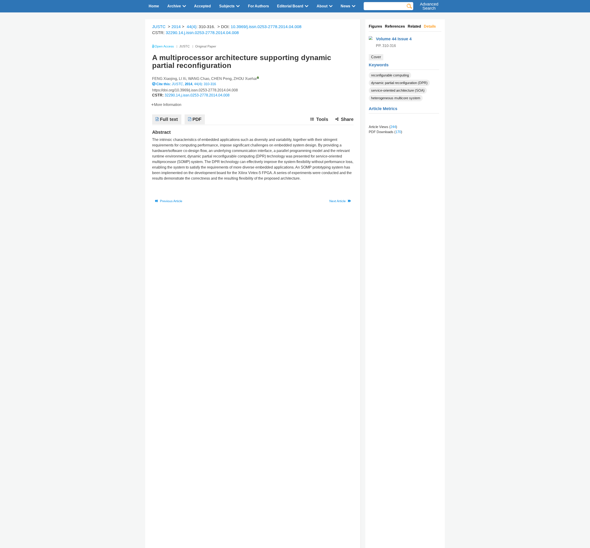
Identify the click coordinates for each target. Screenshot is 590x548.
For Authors (258, 6)
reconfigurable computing (390, 75)
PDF (196, 119)
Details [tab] (430, 26)
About (322, 6)
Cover (376, 57)
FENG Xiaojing (164, 79)
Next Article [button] (337, 201)
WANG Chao (198, 79)
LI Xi (182, 79)
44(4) (191, 26)
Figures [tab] (375, 26)
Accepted (202, 6)
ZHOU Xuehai (245, 79)
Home (154, 6)
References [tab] (395, 26)
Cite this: (164, 84)
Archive (174, 6)
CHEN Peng (221, 79)
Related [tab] (414, 26)
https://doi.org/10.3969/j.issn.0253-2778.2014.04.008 (195, 90)
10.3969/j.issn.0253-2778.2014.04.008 (266, 26)
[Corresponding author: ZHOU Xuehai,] (258, 77)
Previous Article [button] (171, 201)
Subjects (227, 6)
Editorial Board (290, 6)
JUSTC (158, 26)
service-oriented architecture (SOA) (398, 90)
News (345, 6)
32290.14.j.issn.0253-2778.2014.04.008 (202, 32)
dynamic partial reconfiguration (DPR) (399, 83)
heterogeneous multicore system (395, 98)
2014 (176, 26)
